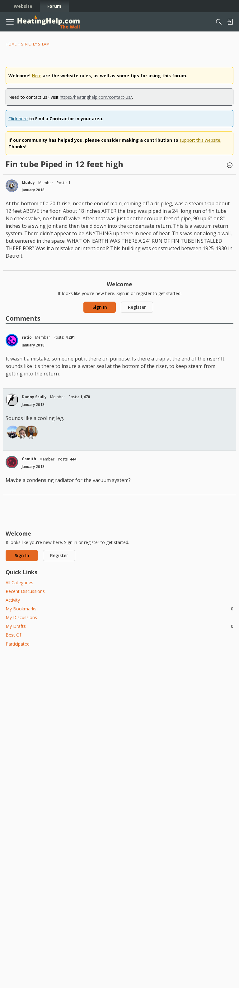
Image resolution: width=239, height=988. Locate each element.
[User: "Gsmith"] (12, 462)
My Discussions (21, 617)
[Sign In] (230, 21)
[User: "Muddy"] (12, 185)
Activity (13, 600)
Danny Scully (34, 396)
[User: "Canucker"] (22, 432)
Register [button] (137, 307)
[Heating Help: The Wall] (48, 22)
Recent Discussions (25, 591)
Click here (18, 119)
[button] (229, 166)
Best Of (13, 635)
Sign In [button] (99, 307)
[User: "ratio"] (12, 340)
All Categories (19, 582)
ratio (27, 337)
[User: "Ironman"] (31, 432)
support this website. (200, 140)
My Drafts (119, 626)
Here (36, 76)
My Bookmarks (119, 609)
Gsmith (29, 458)
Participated (18, 644)
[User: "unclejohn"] (13, 432)
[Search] (218, 21)
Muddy (28, 182)
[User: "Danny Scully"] (12, 400)
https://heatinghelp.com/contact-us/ (96, 97)
